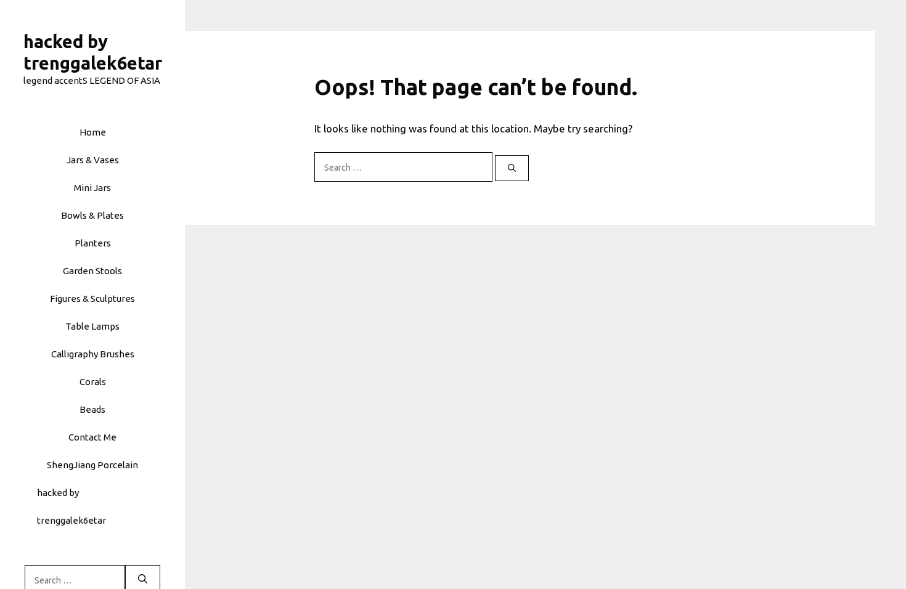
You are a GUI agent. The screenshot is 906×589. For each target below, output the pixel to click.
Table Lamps (92, 326)
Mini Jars (92, 187)
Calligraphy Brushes (92, 354)
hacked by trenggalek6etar (71, 506)
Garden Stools (92, 271)
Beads (92, 409)
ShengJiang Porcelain (92, 465)
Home (93, 132)
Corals (93, 381)
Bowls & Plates (92, 215)
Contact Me (92, 437)
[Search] (512, 168)
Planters (93, 243)
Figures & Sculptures (92, 298)
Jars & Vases (93, 160)
